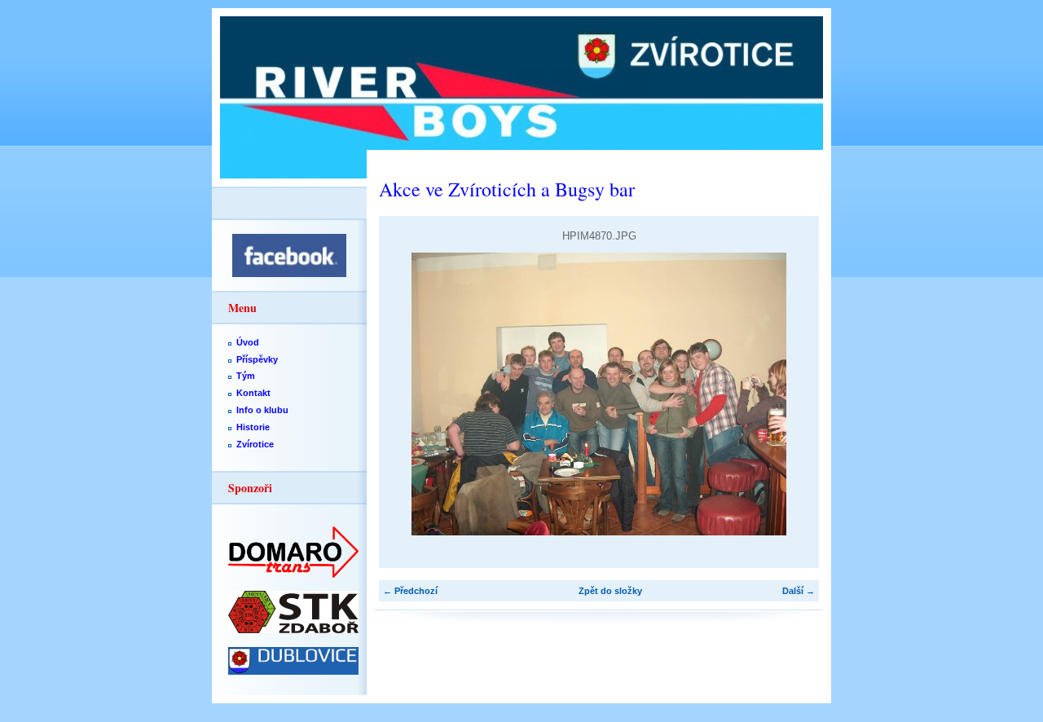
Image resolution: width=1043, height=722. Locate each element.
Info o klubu (262, 410)
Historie (253, 427)
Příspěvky (257, 359)
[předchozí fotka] (405, 394)
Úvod (247, 342)
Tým (245, 376)
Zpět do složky (610, 591)
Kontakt (253, 393)
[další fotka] (792, 394)
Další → (798, 591)
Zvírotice (255, 444)
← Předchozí (410, 591)
